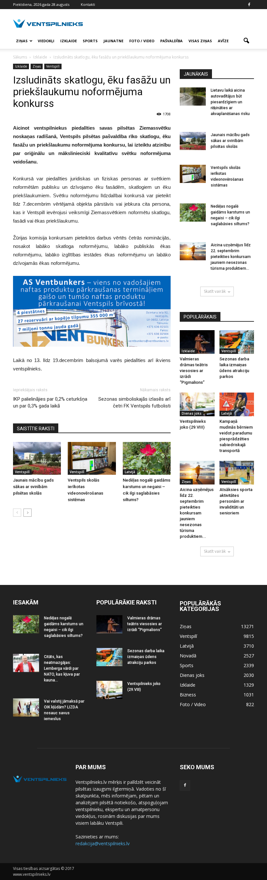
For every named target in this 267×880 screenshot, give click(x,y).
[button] (246, 41)
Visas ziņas (200, 40)
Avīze (223, 40)
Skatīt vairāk (215, 291)
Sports (90, 40)
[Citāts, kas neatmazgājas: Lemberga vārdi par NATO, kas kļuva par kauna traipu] (26, 663)
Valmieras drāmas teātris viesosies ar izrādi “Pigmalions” (194, 370)
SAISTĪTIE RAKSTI (35, 428)
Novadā (188, 656)
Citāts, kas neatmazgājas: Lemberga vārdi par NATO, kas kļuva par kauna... (62, 668)
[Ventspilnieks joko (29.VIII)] (197, 404)
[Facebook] (249, 4)
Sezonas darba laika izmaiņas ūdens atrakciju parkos (145, 657)
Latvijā (130, 472)
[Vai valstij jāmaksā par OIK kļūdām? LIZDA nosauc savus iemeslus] (26, 707)
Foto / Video (141, 40)
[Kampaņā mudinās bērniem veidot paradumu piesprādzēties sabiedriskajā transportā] (236, 404)
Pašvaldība (171, 40)
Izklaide (68, 40)
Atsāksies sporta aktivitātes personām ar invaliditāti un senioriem (235, 501)
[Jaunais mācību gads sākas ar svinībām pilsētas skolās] (37, 458)
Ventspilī (53, 66)
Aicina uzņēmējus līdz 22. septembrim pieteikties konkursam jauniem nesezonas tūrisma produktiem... (231, 257)
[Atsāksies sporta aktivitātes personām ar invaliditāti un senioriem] (236, 473)
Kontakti (88, 4)
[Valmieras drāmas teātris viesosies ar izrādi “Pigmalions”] (197, 342)
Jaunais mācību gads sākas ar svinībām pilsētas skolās (33, 487)
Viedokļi (46, 40)
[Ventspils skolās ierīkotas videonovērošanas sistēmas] (92, 458)
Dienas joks (192, 413)
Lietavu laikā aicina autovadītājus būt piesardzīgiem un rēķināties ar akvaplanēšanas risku (230, 102)
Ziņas (22, 40)
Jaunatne (113, 40)
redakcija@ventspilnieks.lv (103, 843)
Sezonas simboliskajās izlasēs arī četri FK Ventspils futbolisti (134, 402)
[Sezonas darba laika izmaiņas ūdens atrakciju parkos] (236, 342)
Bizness (188, 695)
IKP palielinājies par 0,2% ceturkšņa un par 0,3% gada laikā (50, 402)
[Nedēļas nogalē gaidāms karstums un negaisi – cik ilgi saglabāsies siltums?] (147, 458)
